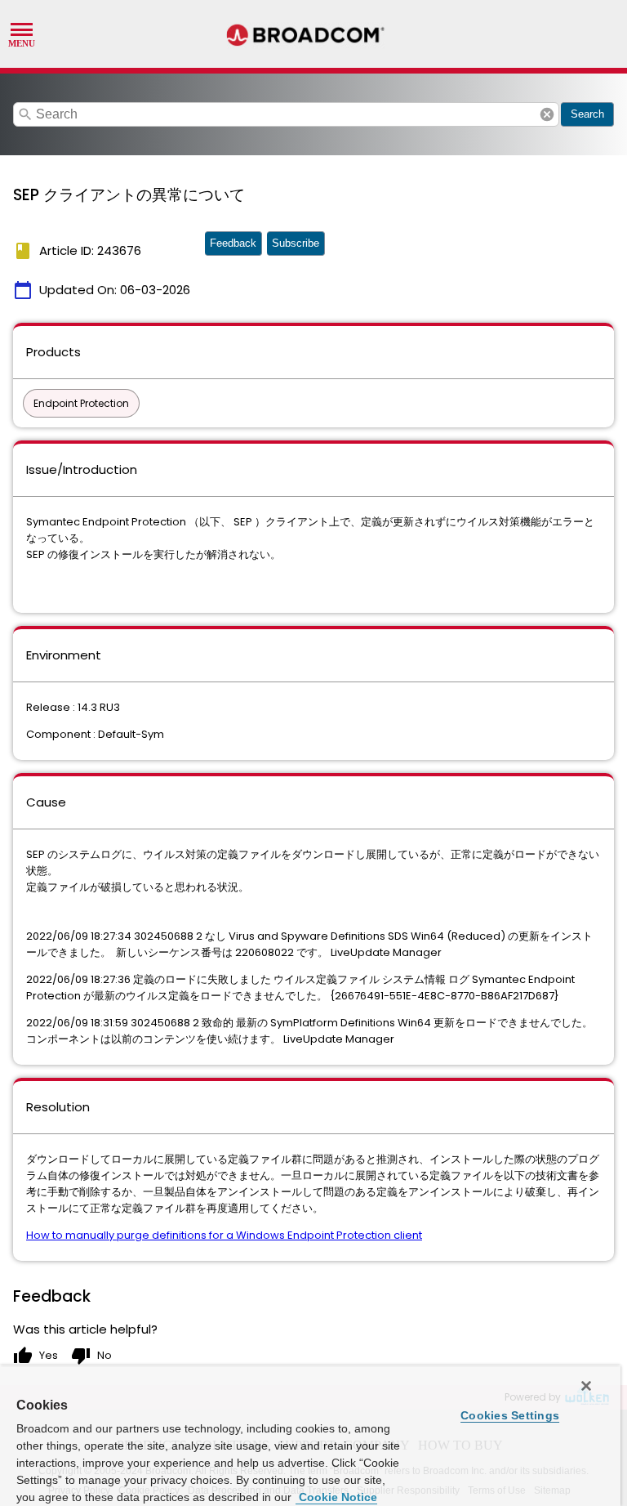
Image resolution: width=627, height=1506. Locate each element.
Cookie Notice (336, 1497)
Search (587, 114)
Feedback (233, 243)
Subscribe (295, 243)
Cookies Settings (509, 1415)
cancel (547, 114)
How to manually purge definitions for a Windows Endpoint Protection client (224, 1235)
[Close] (586, 1386)
